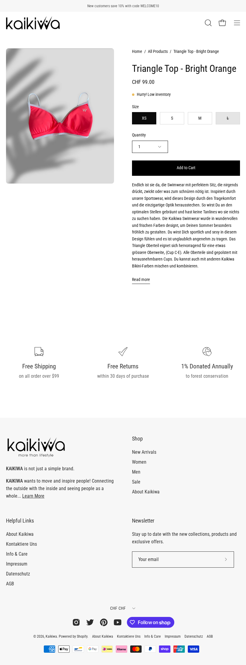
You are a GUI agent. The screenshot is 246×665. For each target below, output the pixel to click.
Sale (136, 482)
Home (137, 51)
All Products (158, 51)
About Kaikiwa (146, 492)
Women (139, 462)
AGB (10, 584)
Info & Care (17, 554)
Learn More (33, 496)
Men (136, 472)
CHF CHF (118, 608)
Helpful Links (20, 521)
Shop (137, 439)
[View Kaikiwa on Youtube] (117, 622)
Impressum (16, 564)
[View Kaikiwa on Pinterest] (103, 622)
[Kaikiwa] (33, 22)
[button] (207, 23)
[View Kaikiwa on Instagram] (76, 622)
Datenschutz (18, 574)
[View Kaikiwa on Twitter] (90, 622)
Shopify (82, 636)
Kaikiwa (51, 636)
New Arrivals (144, 452)
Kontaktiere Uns (21, 544)
